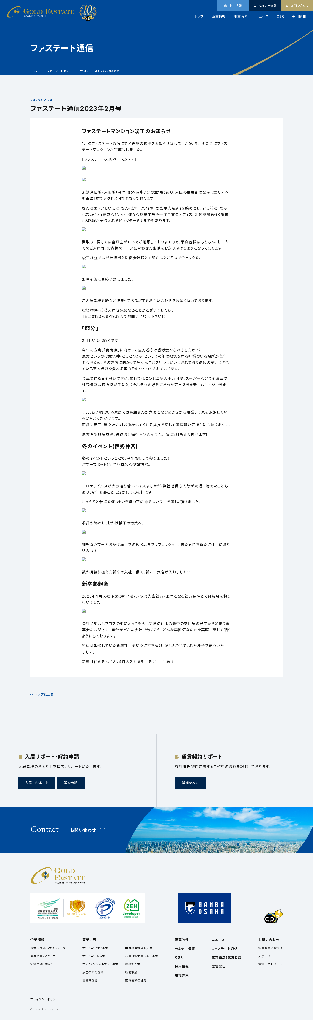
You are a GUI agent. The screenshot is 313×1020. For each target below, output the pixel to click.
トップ (199, 16)
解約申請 (71, 783)
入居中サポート (37, 783)
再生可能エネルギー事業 (141, 956)
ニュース (262, 16)
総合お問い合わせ (270, 948)
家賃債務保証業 (135, 980)
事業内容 (241, 16)
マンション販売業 (93, 956)
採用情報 (299, 16)
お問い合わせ (83, 830)
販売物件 (182, 940)
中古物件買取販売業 (139, 948)
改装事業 (131, 972)
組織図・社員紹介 (41, 964)
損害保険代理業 (93, 972)
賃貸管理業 (90, 980)
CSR (280, 16)
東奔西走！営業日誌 (227, 957)
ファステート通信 (225, 949)
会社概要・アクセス (43, 956)
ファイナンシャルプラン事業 (100, 964)
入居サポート (267, 956)
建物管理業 (132, 964)
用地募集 (182, 975)
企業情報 (219, 16)
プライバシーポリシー (44, 999)
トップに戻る (44, 694)
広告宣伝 (219, 966)
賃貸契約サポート (270, 964)
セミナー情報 (185, 949)
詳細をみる (190, 783)
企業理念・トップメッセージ (48, 948)
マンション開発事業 (95, 948)
